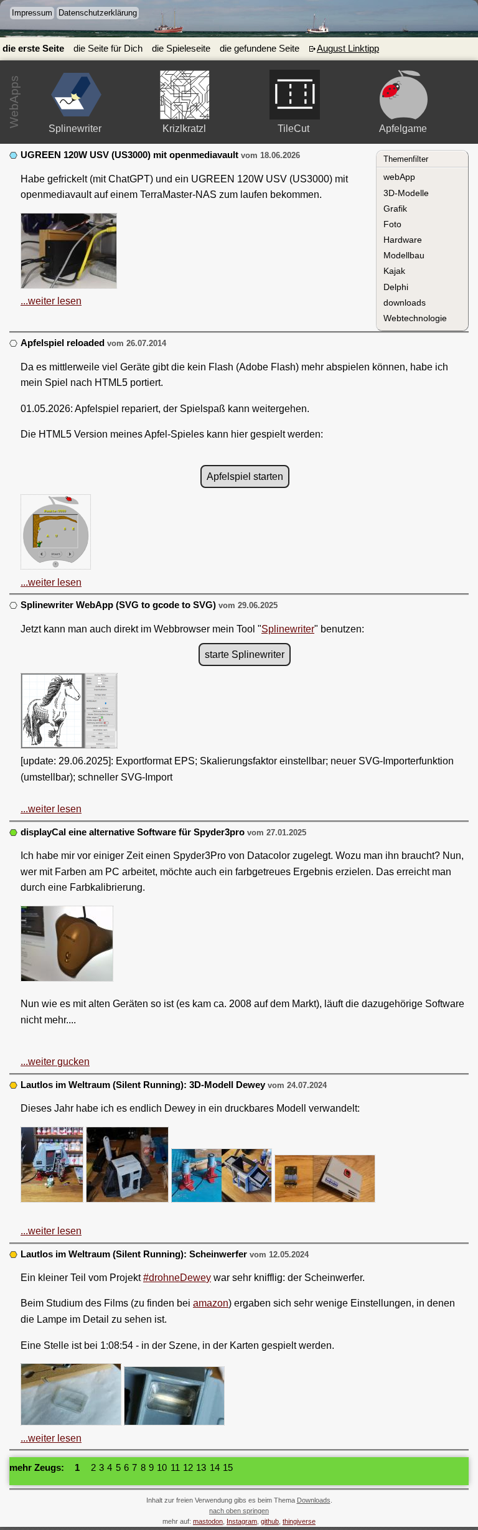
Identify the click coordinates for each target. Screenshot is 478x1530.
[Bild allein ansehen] (69, 253)
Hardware (402, 240)
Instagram (242, 1521)
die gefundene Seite (259, 49)
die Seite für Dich (108, 49)
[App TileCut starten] (294, 95)
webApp (399, 177)
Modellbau (403, 255)
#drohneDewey (177, 1277)
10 (162, 1468)
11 (175, 1468)
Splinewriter (287, 629)
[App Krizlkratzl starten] (185, 95)
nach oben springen (239, 1510)
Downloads (313, 1500)
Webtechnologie (415, 318)
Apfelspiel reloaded (63, 343)
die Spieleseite (181, 49)
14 (215, 1468)
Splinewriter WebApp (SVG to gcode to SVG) (118, 605)
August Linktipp (348, 49)
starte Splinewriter (244, 654)
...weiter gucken (55, 1061)
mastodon (208, 1521)
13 (201, 1468)
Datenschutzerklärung (98, 12)
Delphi (395, 287)
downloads (404, 302)
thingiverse (299, 1521)
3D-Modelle (406, 193)
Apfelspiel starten (245, 476)
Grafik (395, 209)
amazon (210, 1303)
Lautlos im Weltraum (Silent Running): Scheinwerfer (134, 1254)
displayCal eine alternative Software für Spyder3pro (133, 832)
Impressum (32, 12)
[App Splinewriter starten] (76, 95)
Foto (392, 224)
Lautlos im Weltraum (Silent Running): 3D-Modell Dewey (144, 1085)
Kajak (394, 271)
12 (188, 1468)
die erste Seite (33, 49)
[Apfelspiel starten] (403, 95)
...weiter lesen (51, 301)
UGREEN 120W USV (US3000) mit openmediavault (129, 155)
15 (228, 1468)
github (270, 1521)
